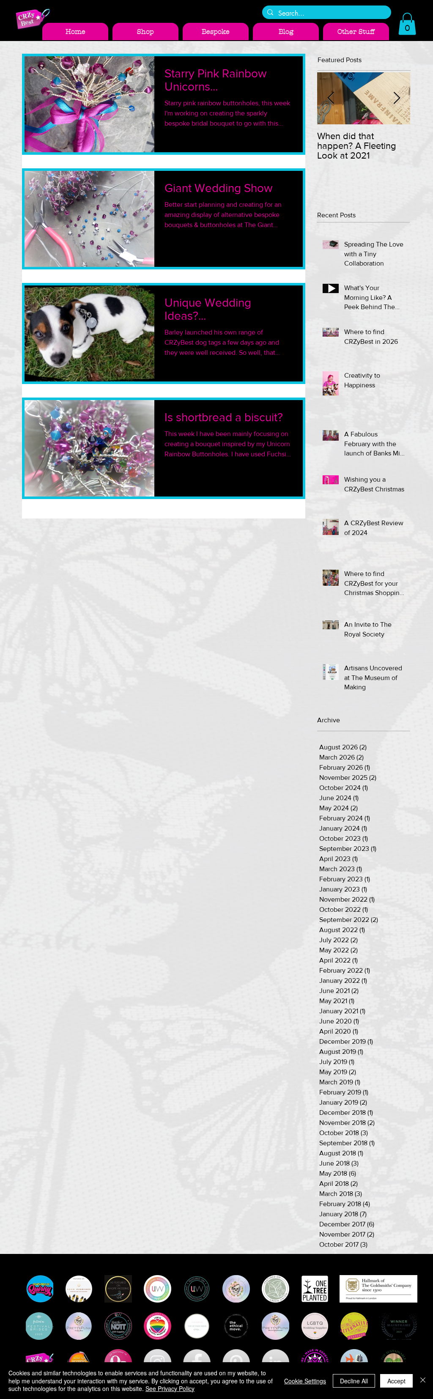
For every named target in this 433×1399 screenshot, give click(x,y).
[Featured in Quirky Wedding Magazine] (39, 1289)
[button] (407, 24)
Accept (396, 1381)
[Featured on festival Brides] (39, 1326)
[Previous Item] (330, 98)
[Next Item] (396, 98)
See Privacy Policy (170, 1388)
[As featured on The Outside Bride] (197, 1326)
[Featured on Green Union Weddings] (275, 1289)
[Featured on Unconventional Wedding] (197, 1289)
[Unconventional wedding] (157, 1289)
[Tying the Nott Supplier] (118, 1326)
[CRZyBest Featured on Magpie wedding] (118, 1289)
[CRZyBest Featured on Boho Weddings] (79, 1289)
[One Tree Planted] (315, 1289)
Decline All (354, 1381)
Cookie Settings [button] (305, 1381)
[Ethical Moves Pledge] (236, 1326)
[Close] (423, 1380)
